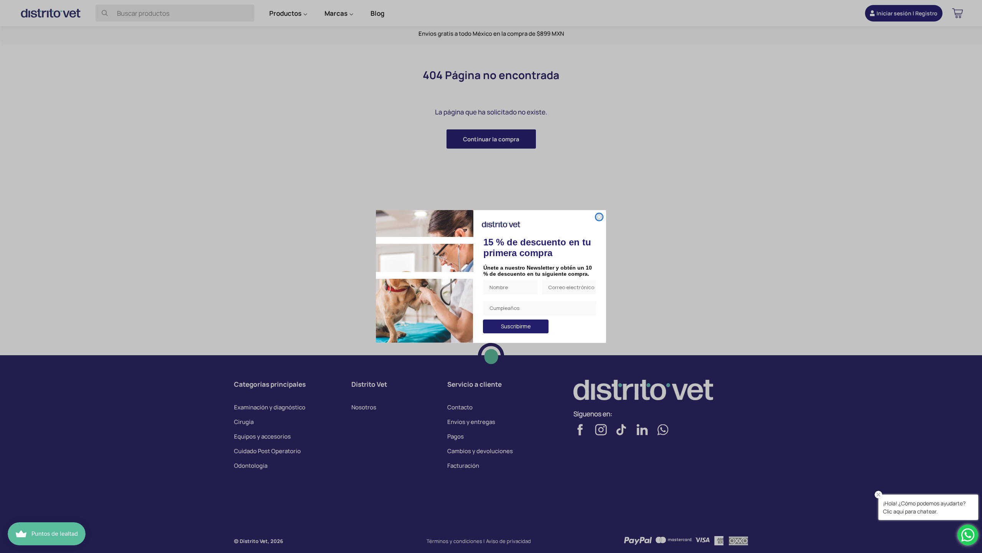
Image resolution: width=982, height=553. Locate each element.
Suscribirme (516, 326)
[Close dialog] (599, 217)
